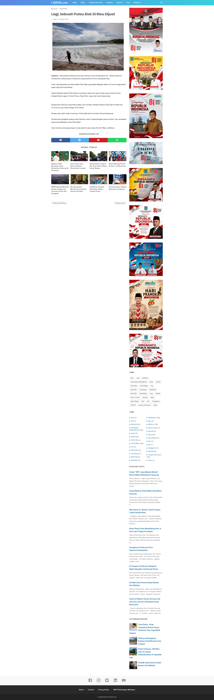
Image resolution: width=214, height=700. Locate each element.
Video (155, 405)
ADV (132, 378)
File (152, 386)
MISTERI (134, 393)
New (151, 393)
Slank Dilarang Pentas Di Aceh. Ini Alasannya (117, 165)
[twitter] (79, 140)
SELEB (133, 405)
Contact (91, 690)
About (81, 690)
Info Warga (143, 390)
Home (75, 2)
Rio (148, 401)
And (138, 378)
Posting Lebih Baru (59, 203)
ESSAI (158, 382)
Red (143, 401)
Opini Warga (135, 401)
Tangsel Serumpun (144, 405)
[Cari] (161, 3)
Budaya (119, 2)
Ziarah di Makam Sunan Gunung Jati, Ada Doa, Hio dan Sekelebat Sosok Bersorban (144, 602)
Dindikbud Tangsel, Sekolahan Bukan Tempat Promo (97, 189)
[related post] (60, 156)
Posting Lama (120, 203)
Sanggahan (155, 401)
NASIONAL (143, 393)
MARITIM (153, 390)
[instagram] (98, 682)
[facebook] (60, 140)
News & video (135, 397)
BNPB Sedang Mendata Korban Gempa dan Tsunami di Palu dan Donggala (60, 190)
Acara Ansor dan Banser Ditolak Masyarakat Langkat (78, 166)
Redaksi (137, 2)
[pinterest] (98, 140)
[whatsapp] (117, 140)
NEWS (158, 393)
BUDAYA (145, 378)
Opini (152, 397)
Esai (128, 2)
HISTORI (134, 390)
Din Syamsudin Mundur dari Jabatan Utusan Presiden (78, 189)
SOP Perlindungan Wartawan (124, 690)
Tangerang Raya (96, 2)
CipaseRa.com (111, 697)
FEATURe (134, 386)
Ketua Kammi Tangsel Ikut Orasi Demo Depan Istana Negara (98, 166)
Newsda (145, 397)
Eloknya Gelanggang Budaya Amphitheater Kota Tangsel (149, 641)
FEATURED (144, 386)
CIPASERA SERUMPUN (139, 382)
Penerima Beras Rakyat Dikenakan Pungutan (117, 188)
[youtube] (123, 682)
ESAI (151, 382)
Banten (109, 2)
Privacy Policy (103, 690)
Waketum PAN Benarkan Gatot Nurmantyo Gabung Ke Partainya (60, 167)
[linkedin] (115, 682)
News (83, 2)
